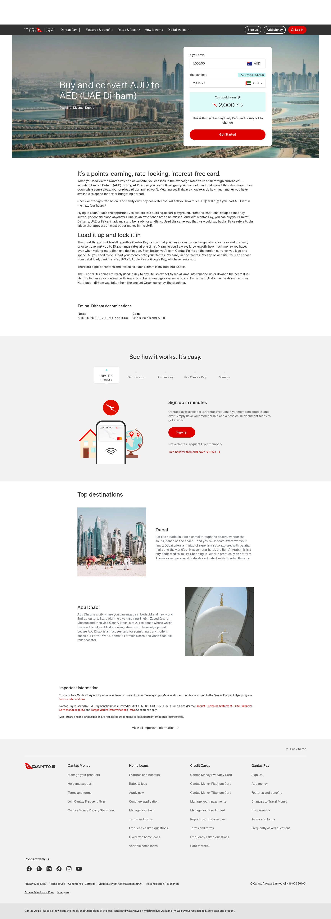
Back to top (298, 749)
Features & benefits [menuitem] (99, 30)
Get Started (227, 134)
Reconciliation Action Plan (162, 883)
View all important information (153, 728)
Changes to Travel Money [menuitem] (269, 801)
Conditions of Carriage (81, 883)
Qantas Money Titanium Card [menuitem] (210, 793)
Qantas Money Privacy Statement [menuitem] (91, 810)
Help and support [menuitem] (80, 784)
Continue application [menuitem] (143, 801)
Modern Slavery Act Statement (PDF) (120, 883)
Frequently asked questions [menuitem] (148, 828)
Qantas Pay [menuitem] (69, 30)
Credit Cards (200, 766)
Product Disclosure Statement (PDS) (217, 706)
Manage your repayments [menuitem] (208, 801)
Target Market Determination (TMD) (113, 710)
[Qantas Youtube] (79, 868)
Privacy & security (35, 883)
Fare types (63, 892)
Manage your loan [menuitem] (141, 810)
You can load (227, 75)
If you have (197, 55)
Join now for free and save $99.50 (192, 452)
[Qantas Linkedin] (49, 868)
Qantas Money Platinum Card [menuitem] (210, 784)
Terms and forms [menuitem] (79, 793)
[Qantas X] (39, 868)
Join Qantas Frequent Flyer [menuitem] (86, 801)
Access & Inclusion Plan (39, 892)
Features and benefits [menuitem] (144, 775)
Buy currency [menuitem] (261, 810)
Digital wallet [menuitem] (177, 30)
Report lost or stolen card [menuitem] (208, 819)
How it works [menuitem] (154, 30)
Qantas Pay (260, 766)
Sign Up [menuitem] (257, 775)
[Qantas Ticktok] (59, 868)
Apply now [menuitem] (136, 793)
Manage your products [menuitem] (84, 775)
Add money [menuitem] (260, 784)
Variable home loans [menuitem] (143, 846)
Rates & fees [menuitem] (127, 30)
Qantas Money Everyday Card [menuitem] (211, 775)
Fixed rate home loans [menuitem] (144, 837)
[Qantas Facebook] (29, 868)
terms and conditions (72, 699)
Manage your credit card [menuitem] (207, 810)
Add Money (275, 30)
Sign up (253, 30)
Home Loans (139, 766)
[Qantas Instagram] (69, 868)
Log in (299, 30)
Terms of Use (57, 883)
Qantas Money (79, 766)
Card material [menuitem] (200, 846)
